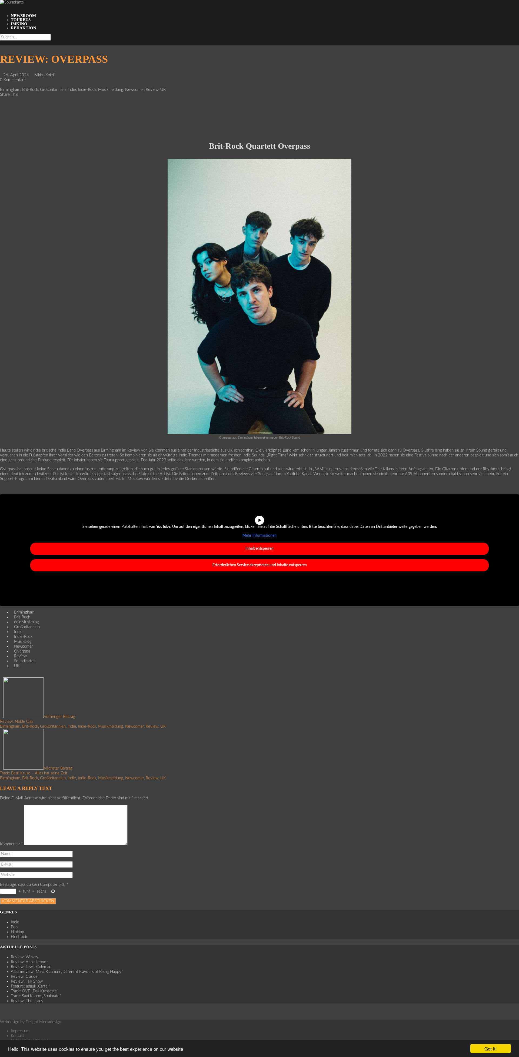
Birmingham (10, 90)
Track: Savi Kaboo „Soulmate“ (36, 996)
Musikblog (23, 641)
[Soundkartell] (12, 2)
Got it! (490, 1048)
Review (152, 90)
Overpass (22, 651)
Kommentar (11, 844)
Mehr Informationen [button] (259, 536)
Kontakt (17, 1036)
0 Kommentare (13, 80)
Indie (72, 90)
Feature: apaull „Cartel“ (30, 986)
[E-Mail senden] (1, 129)
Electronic (19, 937)
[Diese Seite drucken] (1, 133)
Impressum (20, 1031)
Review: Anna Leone (28, 962)
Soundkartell (24, 661)
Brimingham (24, 612)
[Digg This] (1, 124)
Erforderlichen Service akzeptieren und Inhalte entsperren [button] (259, 565)
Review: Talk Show (27, 981)
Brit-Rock (30, 90)
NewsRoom (23, 16)
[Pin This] (1, 109)
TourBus (21, 20)
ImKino (19, 24)
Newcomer (134, 90)
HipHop (17, 932)
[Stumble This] (1, 119)
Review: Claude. (25, 977)
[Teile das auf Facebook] (1, 99)
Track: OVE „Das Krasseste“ (34, 991)
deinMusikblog (26, 622)
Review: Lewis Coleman (31, 967)
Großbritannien (53, 90)
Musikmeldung (110, 90)
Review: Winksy (24, 957)
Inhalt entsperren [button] (259, 549)
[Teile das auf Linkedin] (1, 114)
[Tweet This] (1, 104)
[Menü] (1, 7)
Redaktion (23, 28)
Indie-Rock (87, 90)
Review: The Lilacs (27, 1001)
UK (163, 90)
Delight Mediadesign (43, 1022)
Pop (14, 927)
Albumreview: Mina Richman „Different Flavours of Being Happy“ (67, 972)
